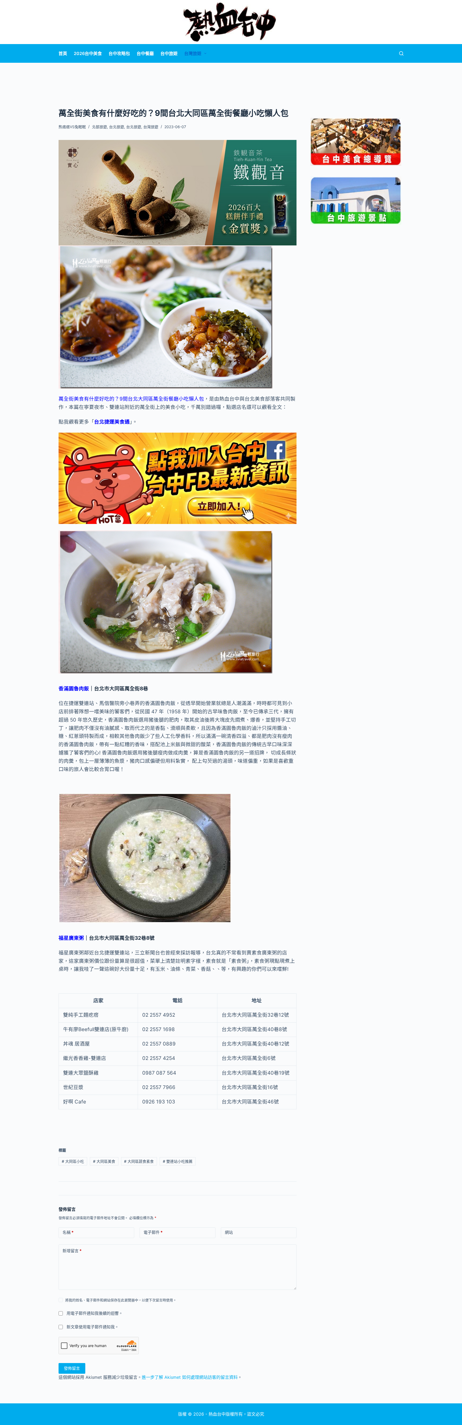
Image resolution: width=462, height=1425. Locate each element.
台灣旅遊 (192, 53)
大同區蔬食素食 (139, 1161)
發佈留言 (72, 1368)
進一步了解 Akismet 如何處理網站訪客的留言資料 (190, 1377)
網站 (229, 1232)
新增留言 (72, 1250)
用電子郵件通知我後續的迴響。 (95, 1313)
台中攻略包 (119, 53)
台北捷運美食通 (112, 422)
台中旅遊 (169, 53)
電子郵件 (153, 1232)
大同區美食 (104, 1161)
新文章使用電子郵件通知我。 (93, 1326)
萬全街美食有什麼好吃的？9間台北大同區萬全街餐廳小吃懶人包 (131, 399)
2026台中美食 (88, 53)
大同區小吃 (73, 1161)
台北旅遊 (116, 126)
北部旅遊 (99, 126)
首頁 (63, 53)
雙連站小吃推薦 (177, 1161)
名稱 (68, 1232)
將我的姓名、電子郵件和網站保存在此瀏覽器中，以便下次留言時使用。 (120, 1300)
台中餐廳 (145, 53)
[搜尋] (401, 53)
